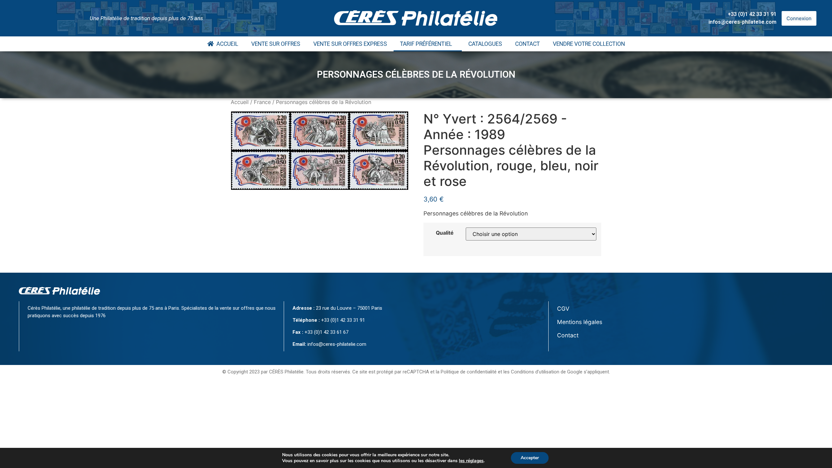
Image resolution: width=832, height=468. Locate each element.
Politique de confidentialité (469, 372)
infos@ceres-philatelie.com (742, 22)
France (262, 102)
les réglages (471, 461)
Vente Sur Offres (275, 44)
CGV (563, 308)
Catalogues (485, 44)
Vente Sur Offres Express (350, 44)
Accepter (530, 458)
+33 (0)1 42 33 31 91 (752, 14)
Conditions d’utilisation (535, 372)
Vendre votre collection (589, 44)
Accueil (226, 44)
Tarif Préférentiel (426, 44)
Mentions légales (579, 321)
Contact (527, 44)
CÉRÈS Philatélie (286, 372)
